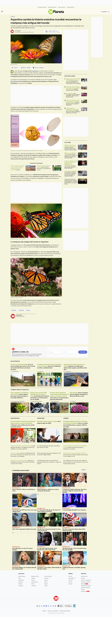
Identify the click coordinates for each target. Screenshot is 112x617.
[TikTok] (48, 606)
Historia (46, 580)
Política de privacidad (85, 582)
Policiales (20, 583)
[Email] (22, 315)
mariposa (13, 310)
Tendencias (33, 585)
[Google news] (55, 606)
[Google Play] (68, 606)
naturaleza (21, 310)
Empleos (83, 589)
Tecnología (41, 418)
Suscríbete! (82, 352)
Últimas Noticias (21, 576)
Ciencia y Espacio (48, 576)
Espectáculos (15, 418)
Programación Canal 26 (86, 585)
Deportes (33, 578)
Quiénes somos (84, 576)
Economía (46, 578)
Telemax (70, 582)
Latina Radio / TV (72, 578)
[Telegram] (53, 606)
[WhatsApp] (50, 606)
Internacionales (34, 582)
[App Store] (60, 606)
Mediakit (84, 583)
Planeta (13, 16)
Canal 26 (18, 30)
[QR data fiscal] (74, 607)
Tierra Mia (71, 580)
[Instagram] (39, 606)
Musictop (70, 583)
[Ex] (41, 606)
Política (32, 583)
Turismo (66, 418)
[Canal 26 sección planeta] (56, 13)
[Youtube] (44, 606)
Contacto (83, 578)
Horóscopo (20, 582)
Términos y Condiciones (53, 611)
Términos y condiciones (86, 580)
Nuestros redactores (85, 587)
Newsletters (85, 591)
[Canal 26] (56, 598)
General (33, 580)
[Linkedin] (46, 606)
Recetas (46, 583)
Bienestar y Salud (35, 576)
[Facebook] (37, 606)
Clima (19, 578)
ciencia (28, 310)
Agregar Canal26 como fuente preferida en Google (54, 31)
